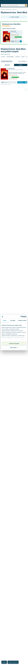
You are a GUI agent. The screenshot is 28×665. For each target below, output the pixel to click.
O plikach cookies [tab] (22, 320)
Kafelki (8, 65)
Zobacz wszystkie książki (8, 28)
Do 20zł (3, 56)
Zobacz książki (14, 17)
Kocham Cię (13, 31)
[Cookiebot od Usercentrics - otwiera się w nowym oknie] (20, 317)
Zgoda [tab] (4, 320)
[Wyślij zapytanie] (26, 5)
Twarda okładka (10, 56)
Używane (17, 56)
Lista (21, 65)
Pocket (23, 56)
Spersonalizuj (13, 347)
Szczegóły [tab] (12, 320)
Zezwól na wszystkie (14, 343)
